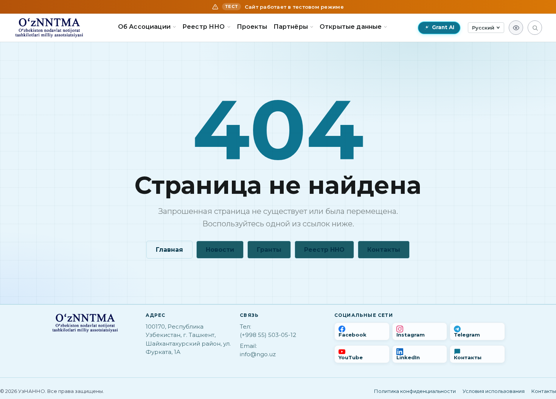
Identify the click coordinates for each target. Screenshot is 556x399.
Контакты (383, 249)
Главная (169, 249)
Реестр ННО (324, 249)
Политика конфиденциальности (415, 391)
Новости (220, 249)
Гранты (269, 249)
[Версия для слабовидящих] (516, 27)
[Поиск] (535, 27)
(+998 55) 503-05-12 (268, 334)
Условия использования (494, 391)
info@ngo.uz (258, 354)
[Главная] (49, 28)
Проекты (252, 26)
